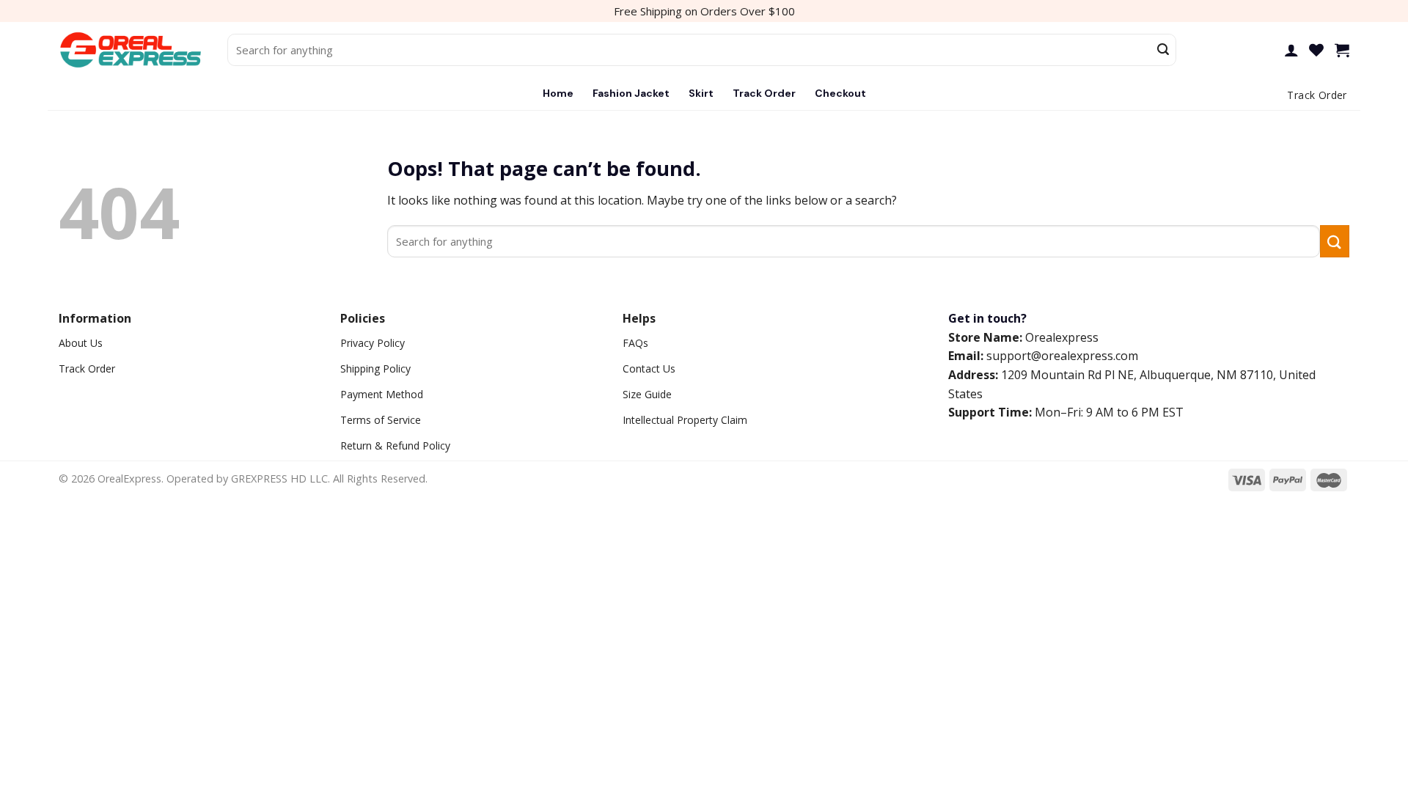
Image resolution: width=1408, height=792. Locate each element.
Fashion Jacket (631, 93)
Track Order (764, 93)
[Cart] (1342, 50)
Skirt (701, 93)
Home (558, 93)
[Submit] (1163, 50)
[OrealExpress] (132, 50)
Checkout (840, 93)
